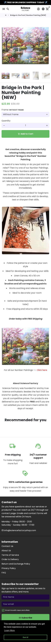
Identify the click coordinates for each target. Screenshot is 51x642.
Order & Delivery (10, 559)
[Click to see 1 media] (6, 76)
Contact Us (7, 546)
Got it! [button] (25, 637)
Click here (42, 370)
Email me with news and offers (17, 610)
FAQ (4, 572)
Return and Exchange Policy (16, 563)
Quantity (6, 120)
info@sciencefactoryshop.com (19, 530)
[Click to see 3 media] (26, 76)
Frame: (13, 109)
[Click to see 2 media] (16, 76)
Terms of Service (10, 555)
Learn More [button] (9, 630)
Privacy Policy (9, 568)
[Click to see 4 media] (36, 76)
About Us (6, 550)
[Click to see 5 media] (46, 76)
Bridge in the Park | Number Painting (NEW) (28, 15)
